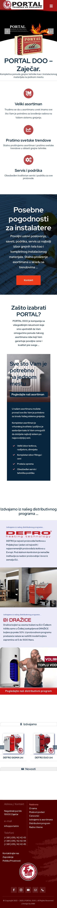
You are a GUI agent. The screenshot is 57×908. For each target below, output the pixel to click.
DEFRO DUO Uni (44, 757)
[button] (2, 747)
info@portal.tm (11, 826)
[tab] (28, 724)
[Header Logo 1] (22, 1)
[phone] (43, 890)
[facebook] (14, 890)
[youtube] (28, 890)
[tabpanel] (28, 747)
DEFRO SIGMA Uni (13, 757)
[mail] (35, 890)
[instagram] (21, 890)
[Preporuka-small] (43, 734)
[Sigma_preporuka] (13, 734)
